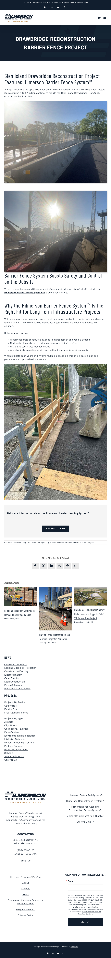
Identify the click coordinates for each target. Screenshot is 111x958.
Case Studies (11, 678)
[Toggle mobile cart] (99, 17)
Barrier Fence (12, 709)
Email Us (26, 860)
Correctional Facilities (16, 729)
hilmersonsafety (14, 543)
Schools (8, 753)
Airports (8, 722)
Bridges (41, 543)
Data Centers (11, 732)
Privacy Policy (25, 915)
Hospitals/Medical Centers (19, 742)
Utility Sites (10, 760)
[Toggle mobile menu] (105, 17)
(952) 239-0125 (39, 2)
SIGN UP (85, 922)
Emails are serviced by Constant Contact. (89, 912)
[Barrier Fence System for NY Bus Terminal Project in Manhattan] (55, 588)
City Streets (51, 543)
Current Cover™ (85, 822)
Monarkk (74, 946)
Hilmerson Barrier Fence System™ (24, 292)
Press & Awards (13, 685)
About (25, 883)
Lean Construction (14, 681)
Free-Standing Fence (16, 712)
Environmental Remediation (20, 735)
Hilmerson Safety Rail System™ (85, 795)
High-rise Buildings (14, 739)
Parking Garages (13, 746)
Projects (91, 543)
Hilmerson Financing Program (25, 877)
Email (71, 881)
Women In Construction (17, 688)
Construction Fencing (16, 671)
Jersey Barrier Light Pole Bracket (85, 816)
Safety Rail (10, 706)
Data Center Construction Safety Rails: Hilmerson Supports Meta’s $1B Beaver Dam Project (89, 614)
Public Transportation (16, 749)
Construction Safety (15, 664)
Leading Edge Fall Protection (20, 668)
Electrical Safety (13, 675)
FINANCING (75, 2)
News (26, 894)
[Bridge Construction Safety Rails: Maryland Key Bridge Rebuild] (20, 588)
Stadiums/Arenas (14, 756)
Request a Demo (25, 909)
